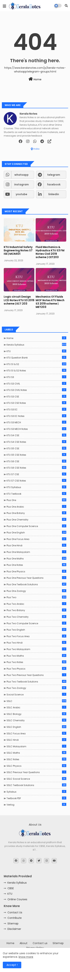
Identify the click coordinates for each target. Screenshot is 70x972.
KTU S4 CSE (36, 435)
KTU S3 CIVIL (36, 383)
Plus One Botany (36, 513)
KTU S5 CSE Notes (36, 454)
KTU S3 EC (36, 409)
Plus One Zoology (36, 591)
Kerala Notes (28, 114)
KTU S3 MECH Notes (36, 429)
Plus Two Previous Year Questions (36, 675)
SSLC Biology (36, 714)
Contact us (40, 943)
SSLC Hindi (36, 739)
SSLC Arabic (36, 707)
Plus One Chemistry (36, 519)
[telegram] (42, 141)
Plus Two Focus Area (36, 636)
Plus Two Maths (36, 655)
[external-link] (49, 141)
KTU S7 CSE (36, 474)
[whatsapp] (35, 141)
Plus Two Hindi (36, 642)
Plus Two (36, 597)
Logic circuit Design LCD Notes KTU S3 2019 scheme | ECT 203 (19, 300)
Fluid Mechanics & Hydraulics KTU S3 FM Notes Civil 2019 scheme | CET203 (50, 252)
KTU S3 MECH (36, 422)
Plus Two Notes (36, 662)
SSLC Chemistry (36, 720)
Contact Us (14, 912)
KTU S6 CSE (36, 461)
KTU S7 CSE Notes (36, 480)
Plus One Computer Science (36, 526)
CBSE (10, 888)
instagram (21, 184)
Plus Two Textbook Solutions (36, 681)
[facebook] (20, 141)
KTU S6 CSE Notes (36, 467)
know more (26, 957)
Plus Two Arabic (36, 603)
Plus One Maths (36, 558)
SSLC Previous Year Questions (36, 772)
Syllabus (36, 791)
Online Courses (17, 899)
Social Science (36, 694)
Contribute (14, 918)
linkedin (53, 194)
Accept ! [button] (12, 965)
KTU (36, 351)
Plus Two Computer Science (36, 623)
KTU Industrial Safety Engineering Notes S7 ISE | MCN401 (18, 250)
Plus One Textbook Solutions (36, 584)
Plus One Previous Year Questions (36, 577)
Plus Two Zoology (36, 688)
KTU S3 (36, 377)
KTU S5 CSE (36, 448)
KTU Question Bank (36, 357)
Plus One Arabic (36, 506)
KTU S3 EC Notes (36, 416)
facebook (53, 184)
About (23, 943)
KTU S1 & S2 (36, 364)
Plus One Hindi (36, 545)
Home (37, 79)
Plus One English (36, 532)
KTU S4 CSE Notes (36, 441)
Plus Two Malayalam (36, 649)
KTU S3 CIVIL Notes (36, 390)
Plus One (36, 500)
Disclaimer (14, 929)
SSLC (36, 701)
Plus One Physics (36, 571)
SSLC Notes (36, 759)
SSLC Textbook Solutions (36, 785)
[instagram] (27, 141)
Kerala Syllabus (36, 344)
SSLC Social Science (36, 778)
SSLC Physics (36, 765)
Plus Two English (36, 629)
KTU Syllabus (36, 487)
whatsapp (21, 175)
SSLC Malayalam (36, 746)
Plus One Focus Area (36, 539)
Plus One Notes (36, 565)
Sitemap (12, 923)
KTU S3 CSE (36, 396)
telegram (53, 175)
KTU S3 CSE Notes (36, 403)
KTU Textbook (36, 493)
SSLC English (36, 727)
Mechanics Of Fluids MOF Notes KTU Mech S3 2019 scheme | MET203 (50, 302)
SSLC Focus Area (36, 733)
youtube (21, 194)
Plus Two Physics (36, 668)
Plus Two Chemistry (36, 616)
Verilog (36, 804)
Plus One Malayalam (36, 552)
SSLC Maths (36, 752)
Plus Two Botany (36, 610)
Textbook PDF (36, 798)
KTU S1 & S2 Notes (36, 370)
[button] (66, 5)
